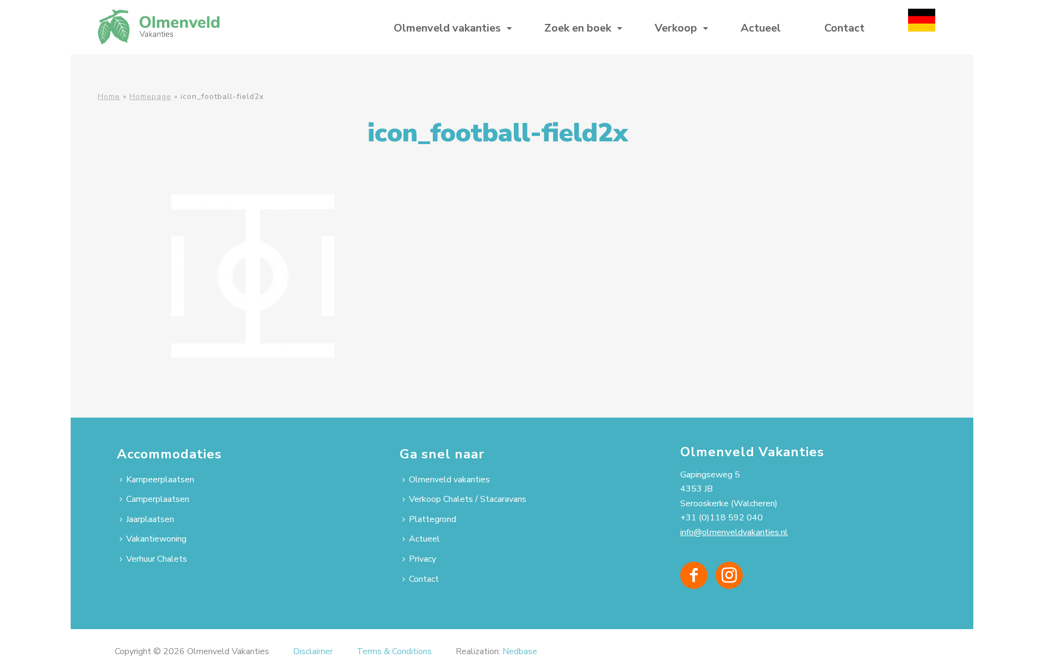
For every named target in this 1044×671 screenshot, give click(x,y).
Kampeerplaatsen (160, 480)
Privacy (422, 559)
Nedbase (519, 651)
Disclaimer (313, 651)
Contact (844, 28)
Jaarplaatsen (150, 519)
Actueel (761, 28)
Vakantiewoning (156, 539)
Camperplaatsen (157, 499)
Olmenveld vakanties (447, 28)
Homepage (150, 96)
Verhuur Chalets (156, 559)
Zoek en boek (577, 28)
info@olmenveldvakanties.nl (734, 532)
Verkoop (676, 28)
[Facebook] (693, 575)
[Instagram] (729, 575)
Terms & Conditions (394, 651)
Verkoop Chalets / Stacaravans (467, 499)
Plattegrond (432, 519)
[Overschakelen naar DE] (921, 27)
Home (109, 96)
